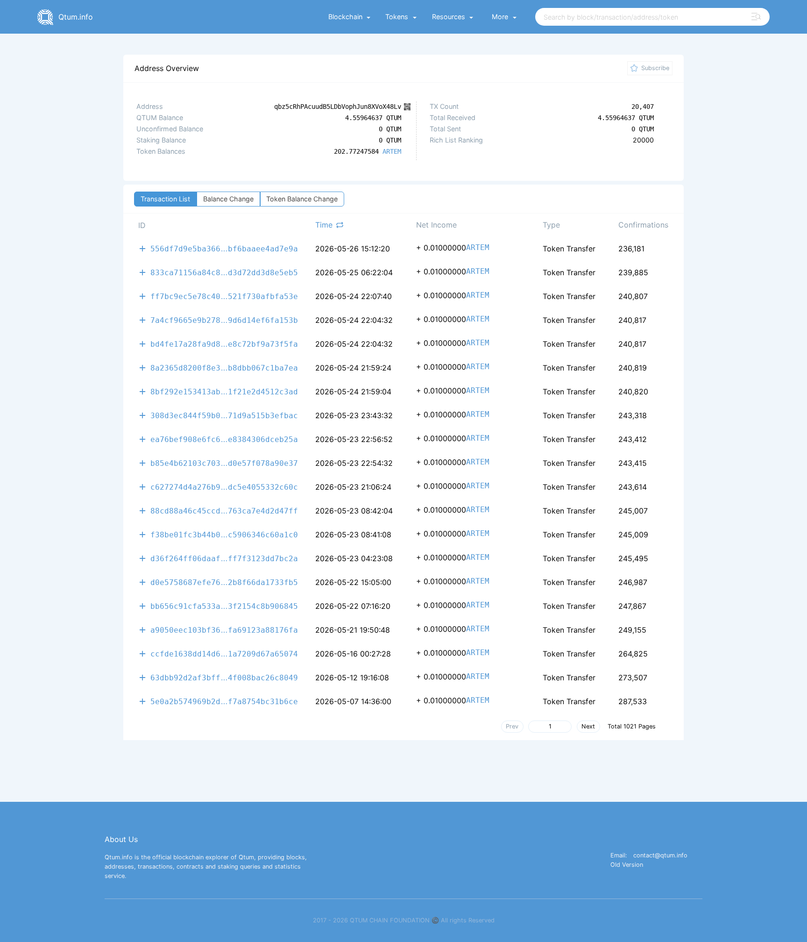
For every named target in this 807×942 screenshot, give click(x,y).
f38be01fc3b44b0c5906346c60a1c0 (224, 534)
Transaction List (165, 199)
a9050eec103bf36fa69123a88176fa (224, 629)
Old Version (626, 865)
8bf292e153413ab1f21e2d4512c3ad (224, 391)
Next (588, 726)
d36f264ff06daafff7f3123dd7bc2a (224, 558)
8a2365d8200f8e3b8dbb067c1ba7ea (224, 367)
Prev (512, 726)
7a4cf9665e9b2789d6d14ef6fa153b (224, 319)
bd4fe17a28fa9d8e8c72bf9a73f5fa (224, 343)
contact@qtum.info (660, 856)
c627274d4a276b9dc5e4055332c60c (224, 486)
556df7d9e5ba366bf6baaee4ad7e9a (224, 248)
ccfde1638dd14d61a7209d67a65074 (224, 653)
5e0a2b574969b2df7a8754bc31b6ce (224, 701)
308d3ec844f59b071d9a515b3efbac (224, 415)
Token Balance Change (302, 199)
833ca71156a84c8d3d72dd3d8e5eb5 (224, 272)
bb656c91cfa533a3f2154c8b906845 (224, 605)
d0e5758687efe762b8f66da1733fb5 (224, 582)
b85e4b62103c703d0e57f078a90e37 (224, 462)
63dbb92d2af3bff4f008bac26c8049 (224, 677)
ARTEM (391, 151)
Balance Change (228, 199)
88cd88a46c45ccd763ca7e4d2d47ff (224, 510)
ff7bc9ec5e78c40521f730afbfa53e (224, 296)
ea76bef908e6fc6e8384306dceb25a (224, 439)
